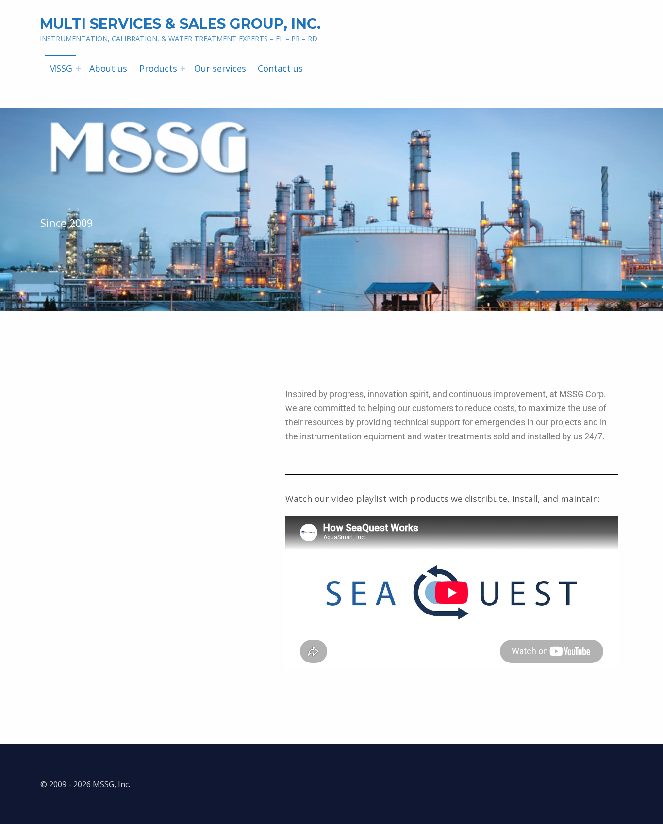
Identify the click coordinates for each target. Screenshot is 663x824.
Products (158, 68)
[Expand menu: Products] (183, 68)
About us (108, 68)
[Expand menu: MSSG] (78, 68)
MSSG (60, 68)
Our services (220, 68)
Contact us (280, 68)
